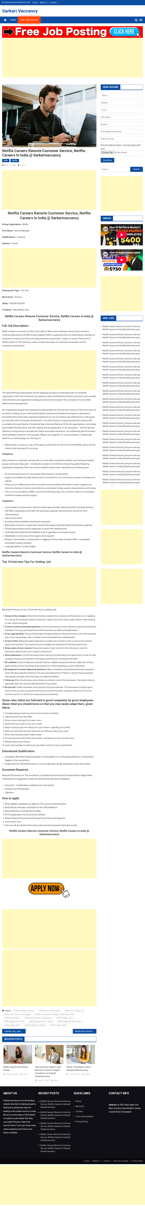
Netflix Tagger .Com (65, 1018)
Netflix (14, 161)
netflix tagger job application (69, 1021)
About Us (43, 3)
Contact (53, 3)
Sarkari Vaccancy (20, 11)
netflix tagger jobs (11, 1025)
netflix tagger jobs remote (34, 1025)
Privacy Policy (82, 1121)
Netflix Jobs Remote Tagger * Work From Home (54, 1014)
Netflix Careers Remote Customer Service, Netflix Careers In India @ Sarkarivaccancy (55, 1104)
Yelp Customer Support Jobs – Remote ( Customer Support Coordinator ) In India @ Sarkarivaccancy (48, 1071)
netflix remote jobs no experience (38, 1018)
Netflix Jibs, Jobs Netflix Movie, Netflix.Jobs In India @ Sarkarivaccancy (16, 1031)
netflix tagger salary (58, 1025)
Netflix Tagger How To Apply (41, 1021)
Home (35, 3)
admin (23, 165)
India (6, 161)
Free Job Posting (29, 20)
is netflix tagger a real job (23, 1011)
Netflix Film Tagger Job (74, 1011)
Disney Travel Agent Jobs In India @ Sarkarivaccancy (78, 1068)
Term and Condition (84, 1116)
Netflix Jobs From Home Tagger (17, 1014)
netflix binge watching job (49, 1011)
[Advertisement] (72, 57)
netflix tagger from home (14, 1021)
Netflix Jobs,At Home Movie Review (16, 1068)
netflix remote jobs (12, 1018)
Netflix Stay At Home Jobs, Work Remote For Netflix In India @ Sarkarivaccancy (85, 1031)
